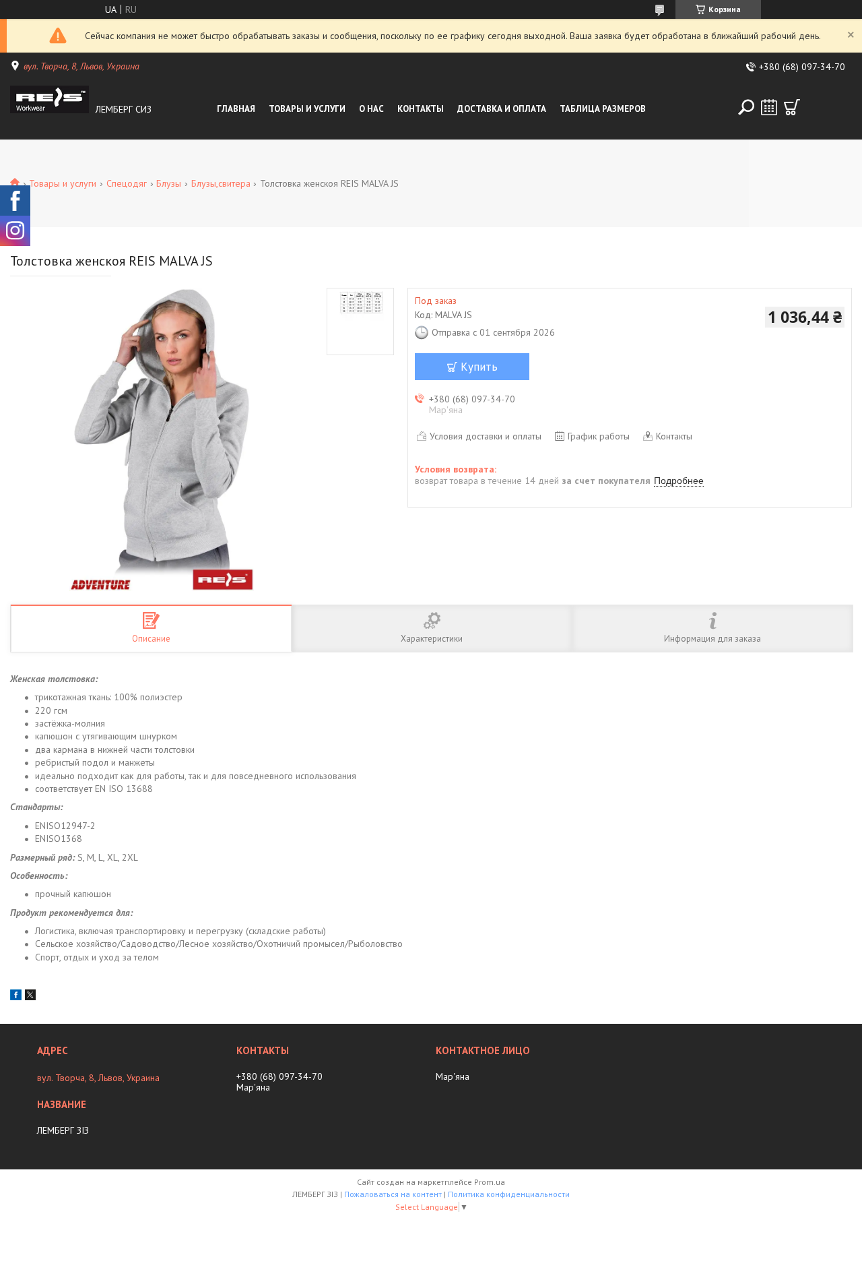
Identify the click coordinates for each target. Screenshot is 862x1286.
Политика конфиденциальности (509, 1194)
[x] (30, 997)
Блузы (168, 183)
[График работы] (769, 107)
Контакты (420, 109)
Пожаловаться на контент (393, 1194)
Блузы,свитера (221, 183)
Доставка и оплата (501, 109)
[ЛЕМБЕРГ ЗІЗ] (50, 109)
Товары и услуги (307, 109)
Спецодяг (126, 183)
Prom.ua (489, 1182)
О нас (371, 109)
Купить (479, 366)
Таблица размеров (603, 109)
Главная (236, 109)
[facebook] (16, 997)
